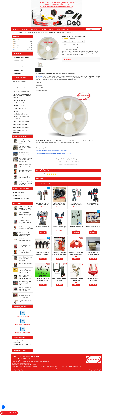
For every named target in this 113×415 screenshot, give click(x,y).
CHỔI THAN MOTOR (20, 108)
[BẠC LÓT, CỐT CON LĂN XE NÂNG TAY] (76, 270)
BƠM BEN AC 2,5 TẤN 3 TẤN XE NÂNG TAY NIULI (93, 204)
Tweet (73, 41)
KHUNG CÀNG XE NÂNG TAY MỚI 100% (93, 279)
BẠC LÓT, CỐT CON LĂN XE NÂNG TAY (76, 279)
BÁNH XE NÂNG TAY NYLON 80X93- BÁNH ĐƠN (93, 253)
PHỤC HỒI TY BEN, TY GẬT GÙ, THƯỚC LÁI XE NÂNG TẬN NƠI (25, 141)
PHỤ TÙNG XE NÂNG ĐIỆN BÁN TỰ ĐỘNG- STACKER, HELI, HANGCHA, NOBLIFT (22, 96)
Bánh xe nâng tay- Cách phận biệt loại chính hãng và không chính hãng (25, 270)
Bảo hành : (69, 49)
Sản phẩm (34, 29)
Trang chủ (16, 29)
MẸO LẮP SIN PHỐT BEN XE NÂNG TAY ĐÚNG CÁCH (25, 283)
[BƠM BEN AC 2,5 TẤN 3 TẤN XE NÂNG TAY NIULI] (93, 194)
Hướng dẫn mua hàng (62, 29)
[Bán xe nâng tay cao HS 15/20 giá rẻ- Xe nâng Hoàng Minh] (15, 253)
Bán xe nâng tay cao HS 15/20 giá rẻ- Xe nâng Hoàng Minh (25, 252)
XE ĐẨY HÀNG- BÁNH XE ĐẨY (21, 57)
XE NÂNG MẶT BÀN (18, 70)
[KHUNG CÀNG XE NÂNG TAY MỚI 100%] (93, 270)
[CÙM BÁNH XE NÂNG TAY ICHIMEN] (76, 217)
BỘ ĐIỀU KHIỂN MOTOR (21, 114)
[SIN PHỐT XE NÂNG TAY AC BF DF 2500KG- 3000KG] (93, 217)
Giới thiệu (25, 29)
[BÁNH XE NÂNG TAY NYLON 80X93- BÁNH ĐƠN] (93, 244)
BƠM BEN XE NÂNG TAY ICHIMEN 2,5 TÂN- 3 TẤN (59, 227)
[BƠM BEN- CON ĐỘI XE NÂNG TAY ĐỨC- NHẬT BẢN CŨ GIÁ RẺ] (15, 290)
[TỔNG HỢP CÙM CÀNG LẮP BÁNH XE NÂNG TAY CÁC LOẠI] (42, 270)
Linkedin (81, 41)
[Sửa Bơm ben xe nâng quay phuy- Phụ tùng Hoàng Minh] (15, 230)
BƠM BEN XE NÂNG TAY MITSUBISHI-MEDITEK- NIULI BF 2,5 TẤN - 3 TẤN (42, 228)
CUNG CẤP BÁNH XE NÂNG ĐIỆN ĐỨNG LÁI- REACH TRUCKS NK (25, 240)
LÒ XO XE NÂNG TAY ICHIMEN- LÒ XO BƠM (76, 204)
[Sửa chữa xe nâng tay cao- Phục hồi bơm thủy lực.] (15, 173)
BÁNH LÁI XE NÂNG (20, 103)
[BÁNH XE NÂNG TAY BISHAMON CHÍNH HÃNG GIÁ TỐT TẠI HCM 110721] (15, 278)
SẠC (16, 111)
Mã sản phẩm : (68, 44)
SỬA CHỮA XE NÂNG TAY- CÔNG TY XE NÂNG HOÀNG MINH (25, 258)
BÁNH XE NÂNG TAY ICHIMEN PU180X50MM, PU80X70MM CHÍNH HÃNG (59, 205)
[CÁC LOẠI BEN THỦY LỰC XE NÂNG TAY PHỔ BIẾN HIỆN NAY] (42, 244)
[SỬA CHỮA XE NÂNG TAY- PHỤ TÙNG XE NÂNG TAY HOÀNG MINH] (15, 184)
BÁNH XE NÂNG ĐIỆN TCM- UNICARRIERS (20, 131)
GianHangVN (98, 370)
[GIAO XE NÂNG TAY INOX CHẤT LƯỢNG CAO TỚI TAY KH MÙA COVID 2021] (15, 209)
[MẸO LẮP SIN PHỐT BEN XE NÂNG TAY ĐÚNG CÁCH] (15, 284)
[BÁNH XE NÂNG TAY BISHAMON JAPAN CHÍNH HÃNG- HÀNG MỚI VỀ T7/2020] (15, 215)
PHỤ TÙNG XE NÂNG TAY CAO (21, 91)
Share (66, 41)
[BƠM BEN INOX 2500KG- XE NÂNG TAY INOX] (42, 194)
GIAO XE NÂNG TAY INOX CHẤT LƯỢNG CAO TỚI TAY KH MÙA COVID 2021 (25, 208)
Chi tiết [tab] (38, 70)
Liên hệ (51, 29)
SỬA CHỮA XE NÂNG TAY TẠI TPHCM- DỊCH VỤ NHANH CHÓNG (25, 160)
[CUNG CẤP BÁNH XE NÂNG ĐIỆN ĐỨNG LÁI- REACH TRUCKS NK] (15, 241)
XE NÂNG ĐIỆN (17, 73)
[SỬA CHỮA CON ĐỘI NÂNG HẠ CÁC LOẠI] (15, 155)
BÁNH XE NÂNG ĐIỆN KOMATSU (21, 127)
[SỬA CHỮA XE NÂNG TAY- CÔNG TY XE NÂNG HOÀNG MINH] (15, 260)
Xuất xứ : (69, 47)
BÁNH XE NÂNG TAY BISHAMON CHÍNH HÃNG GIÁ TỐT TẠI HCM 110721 (25, 277)
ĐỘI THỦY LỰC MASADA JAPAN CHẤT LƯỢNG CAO (59, 253)
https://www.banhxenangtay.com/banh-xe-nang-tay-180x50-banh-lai (53, 153)
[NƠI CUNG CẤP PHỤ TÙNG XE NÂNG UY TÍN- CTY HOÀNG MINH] (15, 235)
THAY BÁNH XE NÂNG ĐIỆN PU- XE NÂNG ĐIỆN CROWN (25, 148)
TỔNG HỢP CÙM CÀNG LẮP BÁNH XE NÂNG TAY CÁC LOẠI (42, 280)
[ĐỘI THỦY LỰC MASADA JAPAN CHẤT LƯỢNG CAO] (59, 244)
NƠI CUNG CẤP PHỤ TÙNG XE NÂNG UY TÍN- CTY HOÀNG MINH (25, 234)
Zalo (3, 407)
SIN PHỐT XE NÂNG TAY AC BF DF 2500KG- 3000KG (93, 227)
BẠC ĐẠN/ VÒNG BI (18, 85)
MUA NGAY (42, 232)
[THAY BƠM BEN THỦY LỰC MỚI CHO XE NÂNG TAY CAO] (15, 223)
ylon (42, 76)
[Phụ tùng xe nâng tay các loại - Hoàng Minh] (15, 303)
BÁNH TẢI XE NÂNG (20, 100)
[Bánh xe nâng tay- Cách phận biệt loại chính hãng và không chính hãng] (15, 272)
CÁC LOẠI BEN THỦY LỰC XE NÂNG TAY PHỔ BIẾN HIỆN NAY (42, 254)
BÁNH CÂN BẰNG (19, 105)
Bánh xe (38, 76)
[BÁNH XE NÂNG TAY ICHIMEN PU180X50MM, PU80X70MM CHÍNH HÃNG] (59, 194)
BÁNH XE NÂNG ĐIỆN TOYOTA (21, 121)
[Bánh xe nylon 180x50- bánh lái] (48, 48)
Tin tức (43, 29)
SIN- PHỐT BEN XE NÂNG (19, 88)
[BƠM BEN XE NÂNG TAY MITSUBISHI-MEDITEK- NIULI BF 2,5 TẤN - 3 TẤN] (42, 217)
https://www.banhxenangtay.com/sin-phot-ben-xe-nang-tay (51, 150)
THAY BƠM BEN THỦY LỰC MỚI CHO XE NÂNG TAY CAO (25, 222)
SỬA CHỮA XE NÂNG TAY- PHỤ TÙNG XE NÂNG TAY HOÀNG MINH (25, 183)
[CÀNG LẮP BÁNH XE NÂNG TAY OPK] (59, 270)
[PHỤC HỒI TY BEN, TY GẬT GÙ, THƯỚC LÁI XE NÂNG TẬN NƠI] (15, 143)
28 (72, 38)
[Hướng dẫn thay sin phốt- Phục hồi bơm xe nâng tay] (15, 167)
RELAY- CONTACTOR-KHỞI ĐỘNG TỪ (22, 117)
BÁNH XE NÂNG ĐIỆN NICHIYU (21, 124)
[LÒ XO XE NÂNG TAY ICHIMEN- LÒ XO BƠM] (76, 194)
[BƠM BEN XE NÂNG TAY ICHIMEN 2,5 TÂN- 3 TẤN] (59, 217)
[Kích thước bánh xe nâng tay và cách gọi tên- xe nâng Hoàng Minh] (15, 297)
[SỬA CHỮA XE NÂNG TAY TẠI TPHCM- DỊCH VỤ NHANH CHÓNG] (15, 161)
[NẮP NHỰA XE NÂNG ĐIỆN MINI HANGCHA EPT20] (76, 244)
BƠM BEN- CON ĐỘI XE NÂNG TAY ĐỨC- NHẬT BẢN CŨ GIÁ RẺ (25, 289)
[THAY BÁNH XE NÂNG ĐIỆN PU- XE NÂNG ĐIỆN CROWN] (15, 149)
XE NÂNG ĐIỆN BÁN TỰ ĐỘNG (21, 67)
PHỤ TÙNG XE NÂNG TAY (19, 81)
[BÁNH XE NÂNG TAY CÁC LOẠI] (15, 266)
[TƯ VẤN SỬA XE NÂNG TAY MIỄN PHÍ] (15, 248)
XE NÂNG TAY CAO (18, 64)
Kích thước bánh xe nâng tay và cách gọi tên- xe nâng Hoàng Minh (25, 295)
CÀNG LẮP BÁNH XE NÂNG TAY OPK (59, 279)
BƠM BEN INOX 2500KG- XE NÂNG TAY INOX (42, 204)
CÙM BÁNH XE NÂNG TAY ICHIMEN (76, 227)
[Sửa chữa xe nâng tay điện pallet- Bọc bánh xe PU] (15, 178)
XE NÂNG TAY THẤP (18, 61)
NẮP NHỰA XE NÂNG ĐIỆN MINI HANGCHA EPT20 (76, 253)
